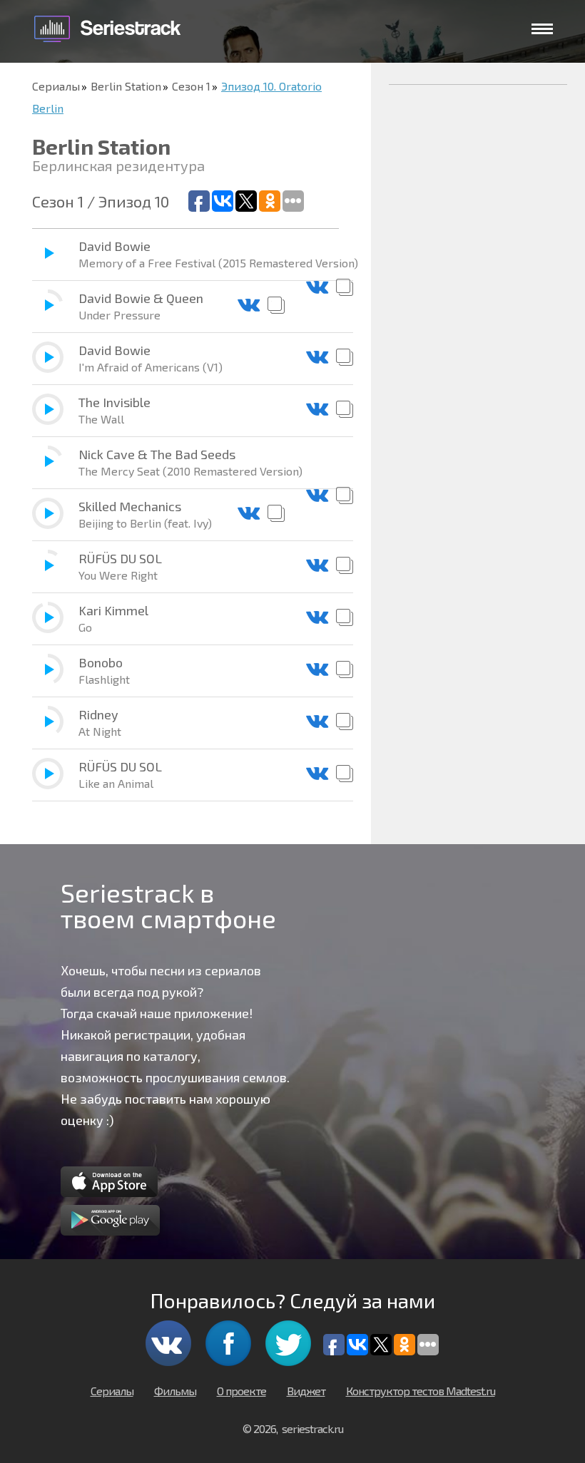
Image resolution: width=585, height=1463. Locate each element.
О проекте (241, 1390)
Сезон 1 (191, 86)
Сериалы (56, 86)
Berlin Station (126, 86)
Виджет (306, 1390)
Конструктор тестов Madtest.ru (420, 1390)
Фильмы (175, 1390)
